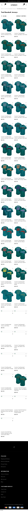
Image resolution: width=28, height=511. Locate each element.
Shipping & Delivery (5, 458)
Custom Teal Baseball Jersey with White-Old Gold (19, 346)
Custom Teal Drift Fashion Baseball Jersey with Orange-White (20, 411)
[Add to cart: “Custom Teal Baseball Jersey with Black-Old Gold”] (26, 22)
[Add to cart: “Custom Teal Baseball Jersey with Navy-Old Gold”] (26, 105)
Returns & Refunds (5, 461)
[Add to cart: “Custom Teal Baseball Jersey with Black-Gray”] (12, 22)
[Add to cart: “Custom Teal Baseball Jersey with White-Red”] (26, 356)
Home (2, 8)
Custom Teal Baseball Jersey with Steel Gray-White (19, 283)
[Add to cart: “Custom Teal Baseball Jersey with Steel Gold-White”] (12, 270)
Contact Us (3, 491)
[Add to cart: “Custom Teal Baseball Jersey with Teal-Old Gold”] (26, 292)
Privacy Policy (4, 464)
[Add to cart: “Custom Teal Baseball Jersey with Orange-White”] (12, 167)
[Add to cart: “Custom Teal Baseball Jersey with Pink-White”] (12, 187)
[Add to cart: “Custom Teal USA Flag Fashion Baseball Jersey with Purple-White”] (12, 420)
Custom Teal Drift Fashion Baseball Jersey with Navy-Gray (7, 411)
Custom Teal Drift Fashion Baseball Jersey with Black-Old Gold (20, 389)
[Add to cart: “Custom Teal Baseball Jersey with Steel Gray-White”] (26, 270)
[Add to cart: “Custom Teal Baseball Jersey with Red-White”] (12, 250)
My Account (3, 479)
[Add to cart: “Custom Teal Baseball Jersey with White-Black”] (26, 313)
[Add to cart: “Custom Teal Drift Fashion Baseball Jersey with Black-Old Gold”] (26, 376)
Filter (4, 16)
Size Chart (3, 497)
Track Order (3, 489)
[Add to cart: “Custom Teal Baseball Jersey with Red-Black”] (12, 229)
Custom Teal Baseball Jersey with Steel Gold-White (6, 283)
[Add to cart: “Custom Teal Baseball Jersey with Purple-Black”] (26, 187)
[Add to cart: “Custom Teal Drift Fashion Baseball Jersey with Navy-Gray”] (12, 398)
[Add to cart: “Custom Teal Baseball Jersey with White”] (12, 313)
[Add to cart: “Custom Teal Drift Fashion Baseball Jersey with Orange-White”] (26, 398)
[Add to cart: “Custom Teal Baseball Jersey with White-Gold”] (12, 334)
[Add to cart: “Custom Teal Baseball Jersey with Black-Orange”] (26, 42)
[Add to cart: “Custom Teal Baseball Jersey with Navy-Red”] (12, 146)
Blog (2, 481)
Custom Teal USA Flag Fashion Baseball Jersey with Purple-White (6, 433)
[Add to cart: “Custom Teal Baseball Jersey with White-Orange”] (12, 356)
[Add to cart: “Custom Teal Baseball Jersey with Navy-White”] (26, 146)
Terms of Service (5, 474)
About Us (3, 476)
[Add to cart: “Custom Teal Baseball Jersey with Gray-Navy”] (26, 63)
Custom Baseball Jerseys (10, 8)
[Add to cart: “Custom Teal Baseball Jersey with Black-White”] (12, 63)
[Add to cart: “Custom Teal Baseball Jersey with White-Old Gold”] (26, 334)
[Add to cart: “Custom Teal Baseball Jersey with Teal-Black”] (12, 292)
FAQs (2, 494)
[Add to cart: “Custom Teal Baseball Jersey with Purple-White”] (12, 208)
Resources (3, 466)
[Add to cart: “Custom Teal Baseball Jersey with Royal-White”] (26, 250)
